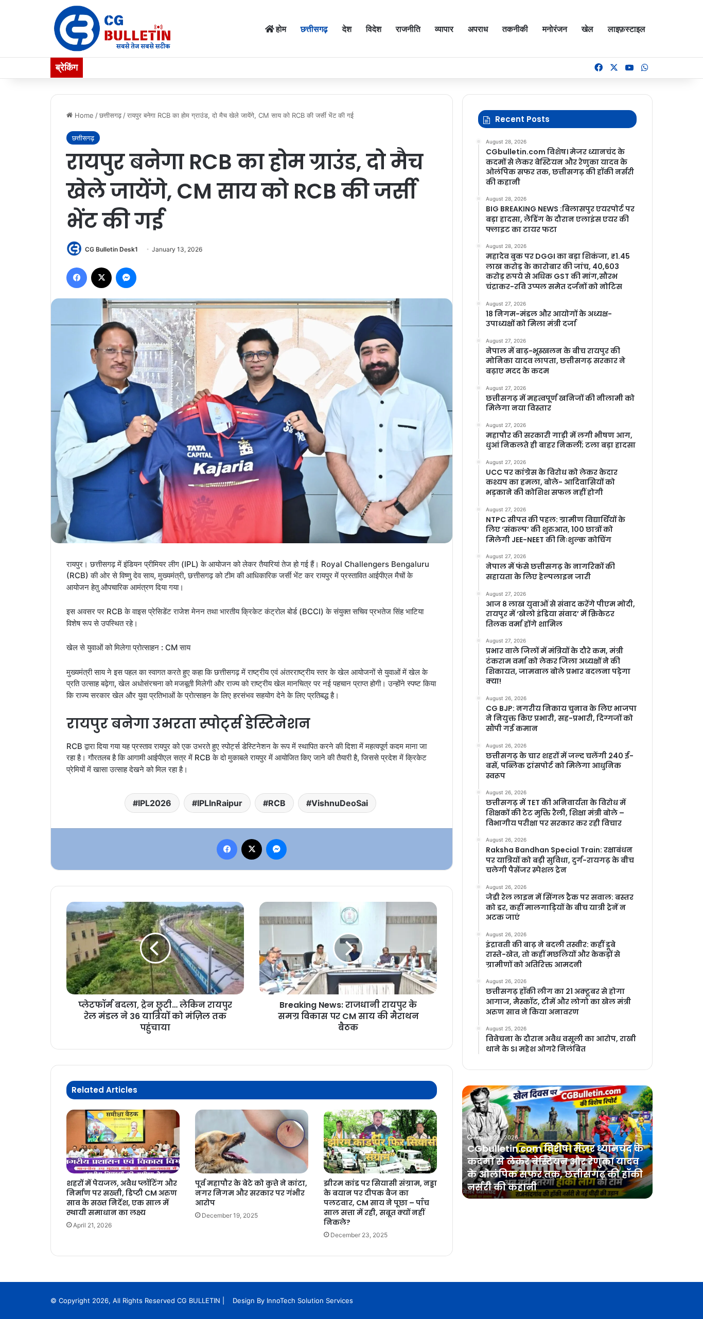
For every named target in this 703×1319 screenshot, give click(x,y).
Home (83, 115)
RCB (277, 803)
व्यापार (444, 29)
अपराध (478, 29)
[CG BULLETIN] (112, 29)
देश (346, 29)
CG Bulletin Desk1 (111, 249)
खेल (587, 29)
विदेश (373, 29)
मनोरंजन (554, 29)
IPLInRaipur (219, 803)
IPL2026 (154, 803)
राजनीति (408, 29)
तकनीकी (515, 29)
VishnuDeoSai (339, 803)
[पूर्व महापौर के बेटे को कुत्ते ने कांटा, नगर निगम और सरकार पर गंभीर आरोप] (251, 1141)
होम (280, 29)
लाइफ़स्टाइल (626, 29)
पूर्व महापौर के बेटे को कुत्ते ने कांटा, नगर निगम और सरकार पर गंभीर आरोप (251, 1193)
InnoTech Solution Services (310, 1300)
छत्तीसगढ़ (314, 29)
